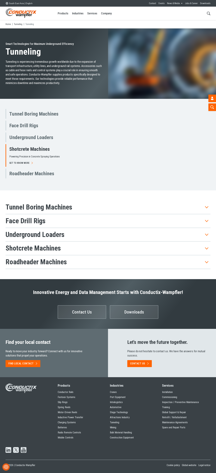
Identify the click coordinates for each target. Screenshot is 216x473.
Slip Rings (63, 402)
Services (92, 13)
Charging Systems (67, 422)
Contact (152, 3)
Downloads (205, 3)
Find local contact (21, 363)
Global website (189, 465)
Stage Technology (119, 412)
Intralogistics (116, 402)
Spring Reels (64, 407)
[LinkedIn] (8, 450)
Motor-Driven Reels (67, 412)
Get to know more (19, 163)
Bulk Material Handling (121, 432)
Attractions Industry (120, 417)
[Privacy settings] (6, 467)
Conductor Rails (65, 392)
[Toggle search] (208, 13)
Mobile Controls (65, 437)
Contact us (137, 363)
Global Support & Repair (174, 412)
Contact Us (82, 312)
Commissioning (169, 397)
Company (106, 13)
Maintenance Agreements (175, 422)
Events (162, 3)
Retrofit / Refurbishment (174, 417)
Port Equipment (118, 397)
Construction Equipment (122, 437)
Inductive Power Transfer (70, 417)
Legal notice (204, 465)
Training (166, 407)
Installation (167, 392)
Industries (77, 13)
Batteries (62, 427)
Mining (113, 427)
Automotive (115, 407)
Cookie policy (173, 465)
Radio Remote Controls (69, 432)
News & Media (173, 3)
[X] (16, 450)
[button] (38, 114)
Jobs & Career (191, 3)
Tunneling (114, 422)
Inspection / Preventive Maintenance (180, 402)
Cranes (113, 392)
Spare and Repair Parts (173, 427)
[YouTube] (23, 450)
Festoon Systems (66, 397)
